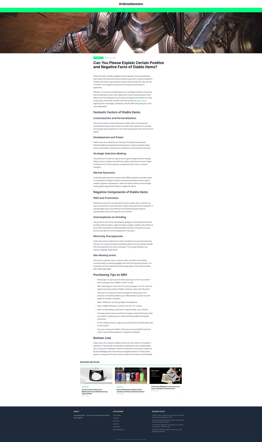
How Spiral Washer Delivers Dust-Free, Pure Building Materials (167, 430)
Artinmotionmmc (131, 4)
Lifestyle (128, 10)
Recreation (140, 10)
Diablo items (142, 101)
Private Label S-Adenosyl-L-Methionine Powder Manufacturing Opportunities (94, 391)
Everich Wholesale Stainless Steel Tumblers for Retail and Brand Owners (168, 421)
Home (119, 10)
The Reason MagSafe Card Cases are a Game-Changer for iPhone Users (168, 426)
